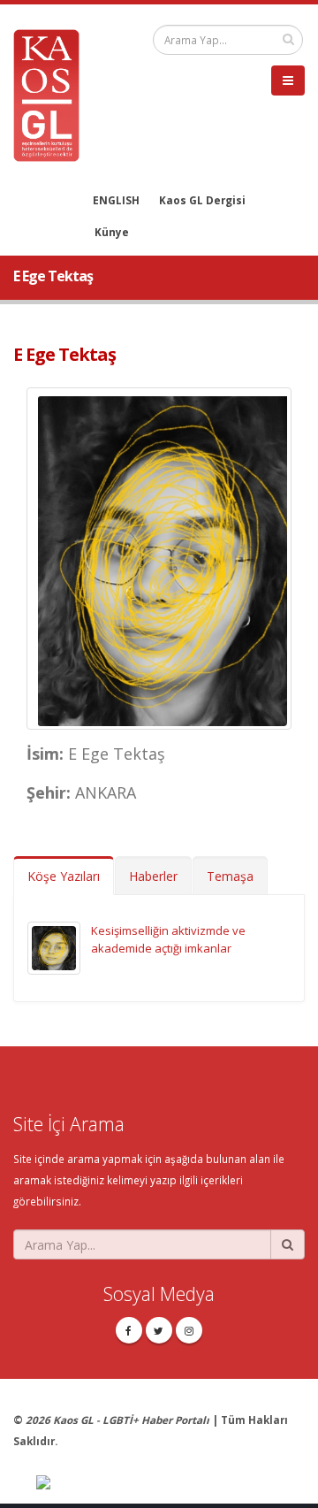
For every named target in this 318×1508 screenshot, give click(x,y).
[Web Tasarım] (170, 1483)
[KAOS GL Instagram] (189, 1330)
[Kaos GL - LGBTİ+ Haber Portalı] (53, 94)
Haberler (153, 876)
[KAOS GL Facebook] (129, 1330)
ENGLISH (116, 200)
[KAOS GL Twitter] (159, 1330)
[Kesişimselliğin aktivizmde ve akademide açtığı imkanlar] (54, 946)
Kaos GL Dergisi (202, 200)
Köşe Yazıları (63, 876)
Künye (112, 232)
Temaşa (230, 876)
